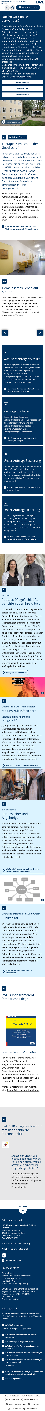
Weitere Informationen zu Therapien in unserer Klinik (23, 488)
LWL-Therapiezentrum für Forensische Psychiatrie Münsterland (24, 1360)
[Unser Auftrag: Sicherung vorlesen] (6, 503)
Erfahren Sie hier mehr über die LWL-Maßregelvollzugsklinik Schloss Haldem (21, 227)
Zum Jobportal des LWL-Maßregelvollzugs (23, 765)
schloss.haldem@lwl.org (19, 1243)
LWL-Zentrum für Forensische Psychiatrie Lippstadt (22, 1347)
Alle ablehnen (22, 88)
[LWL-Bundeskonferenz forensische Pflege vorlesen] (4, 988)
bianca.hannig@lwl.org (18, 1283)
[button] (22, 570)
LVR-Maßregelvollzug (13, 1378)
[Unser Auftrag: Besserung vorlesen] (6, 454)
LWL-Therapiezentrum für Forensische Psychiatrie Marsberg (24, 1354)
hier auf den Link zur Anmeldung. (23, 1090)
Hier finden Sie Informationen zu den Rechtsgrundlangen (22, 439)
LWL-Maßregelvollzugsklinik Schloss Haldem (13, 2)
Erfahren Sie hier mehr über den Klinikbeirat (19, 971)
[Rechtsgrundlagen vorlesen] (6, 404)
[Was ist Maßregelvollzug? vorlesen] (6, 352)
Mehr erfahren (22, 94)
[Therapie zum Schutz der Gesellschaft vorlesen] (4, 137)
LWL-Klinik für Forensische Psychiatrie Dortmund (21, 1336)
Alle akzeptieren (22, 82)
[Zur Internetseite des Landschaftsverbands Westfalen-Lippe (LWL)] (40, 2)
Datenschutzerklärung (20, 76)
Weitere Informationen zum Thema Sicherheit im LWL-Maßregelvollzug (21, 538)
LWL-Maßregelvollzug (14, 1325)
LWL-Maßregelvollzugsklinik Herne (19, 1341)
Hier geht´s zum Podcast (16, 672)
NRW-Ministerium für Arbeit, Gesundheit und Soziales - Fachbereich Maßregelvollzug (24, 1372)
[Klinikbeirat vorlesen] (4, 908)
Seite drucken (16, 1409)
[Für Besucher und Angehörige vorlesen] (4, 804)
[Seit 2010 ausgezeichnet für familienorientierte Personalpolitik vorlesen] (4, 1119)
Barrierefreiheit (13, 1399)
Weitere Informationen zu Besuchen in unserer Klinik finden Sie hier (22, 870)
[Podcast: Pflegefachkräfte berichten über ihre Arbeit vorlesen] (4, 589)
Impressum (35, 1404)
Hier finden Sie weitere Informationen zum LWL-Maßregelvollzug (23, 390)
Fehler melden (31, 1409)
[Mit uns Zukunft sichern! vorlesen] (4, 701)
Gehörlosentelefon (13, 1260)
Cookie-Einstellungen (32, 1399)
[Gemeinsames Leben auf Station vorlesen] (4, 281)
